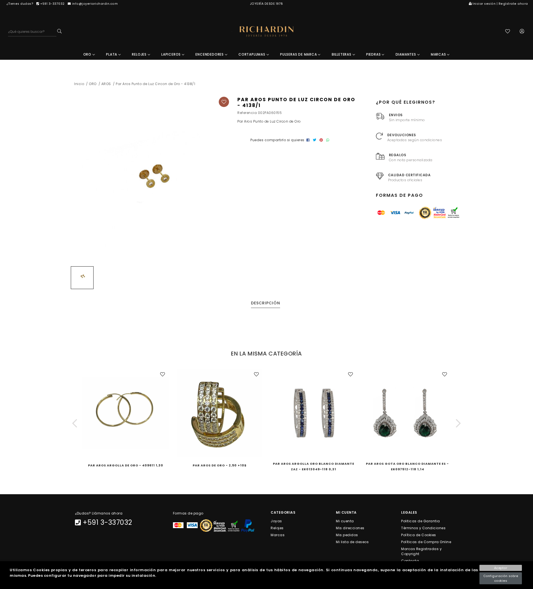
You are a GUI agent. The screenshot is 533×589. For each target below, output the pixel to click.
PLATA (112, 54)
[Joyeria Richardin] (266, 31)
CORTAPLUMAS (252, 54)
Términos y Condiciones (423, 527)
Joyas (276, 520)
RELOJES (139, 54)
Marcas (278, 534)
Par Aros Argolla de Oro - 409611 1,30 (125, 465)
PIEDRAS (374, 54)
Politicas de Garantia (420, 520)
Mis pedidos (347, 534)
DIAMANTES (406, 54)
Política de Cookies (418, 534)
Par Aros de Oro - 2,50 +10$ (220, 465)
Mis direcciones (350, 527)
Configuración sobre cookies (500, 578)
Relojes (277, 527)
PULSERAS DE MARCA (299, 54)
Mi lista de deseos (352, 542)
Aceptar (500, 568)
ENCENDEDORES (210, 54)
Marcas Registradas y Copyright (421, 551)
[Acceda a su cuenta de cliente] (522, 31)
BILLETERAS (342, 54)
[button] (75, 423)
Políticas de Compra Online (426, 542)
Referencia (247, 112)
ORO (87, 54)
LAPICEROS (171, 54)
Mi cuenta (345, 520)
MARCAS (439, 54)
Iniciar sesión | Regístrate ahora (500, 4)
